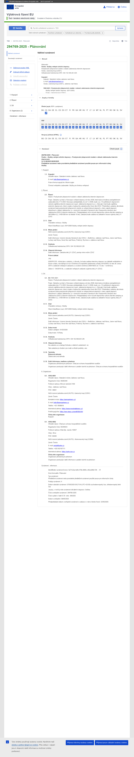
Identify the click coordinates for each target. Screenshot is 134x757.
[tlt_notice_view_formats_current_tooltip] (121, 149)
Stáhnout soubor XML (21, 68)
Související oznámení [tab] (15, 58)
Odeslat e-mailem (19, 80)
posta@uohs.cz (58, 445)
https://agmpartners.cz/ (68, 399)
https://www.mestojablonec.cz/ (72, 408)
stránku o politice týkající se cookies (25, 745)
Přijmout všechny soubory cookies (80, 743)
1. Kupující (14, 95)
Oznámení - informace (18, 116)
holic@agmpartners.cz (56, 81)
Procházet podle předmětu (93, 33)
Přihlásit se (110, 7)
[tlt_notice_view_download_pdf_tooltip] (42, 127)
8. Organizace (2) (16, 111)
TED (8, 41)
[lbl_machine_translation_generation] (61, 135)
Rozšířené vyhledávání (55, 33)
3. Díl (12, 105)
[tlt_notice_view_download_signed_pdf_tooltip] (46, 113)
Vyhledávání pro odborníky (73, 33)
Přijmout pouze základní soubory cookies (111, 743)
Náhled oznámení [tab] (14, 53)
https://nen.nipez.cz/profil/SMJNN (71, 412)
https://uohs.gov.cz (68, 451)
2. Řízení (13, 100)
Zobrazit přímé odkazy (21, 72)
